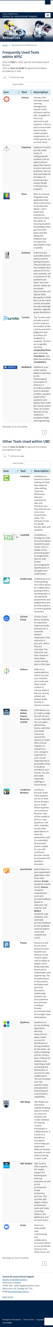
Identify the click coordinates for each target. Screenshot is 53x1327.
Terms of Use (28, 1320)
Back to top (8, 1297)
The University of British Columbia (19, 5)
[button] (18, 92)
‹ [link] (40, 432)
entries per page (17, 77)
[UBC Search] (48, 3)
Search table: (18, 84)
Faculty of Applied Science (14, 1279)
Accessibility (7, 1323)
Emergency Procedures (11, 1320)
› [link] (48, 432)
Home (5, 45)
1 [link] (44, 432)
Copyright (40, 1320)
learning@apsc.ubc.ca (18, 1291)
